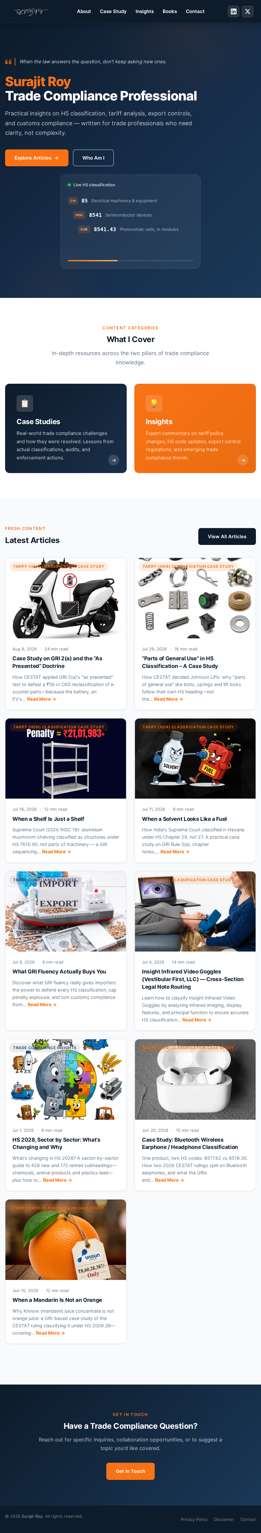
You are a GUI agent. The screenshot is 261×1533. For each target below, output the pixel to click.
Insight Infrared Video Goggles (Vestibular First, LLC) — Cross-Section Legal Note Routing (193, 979)
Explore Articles (33, 158)
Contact (195, 11)
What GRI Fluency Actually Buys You (59, 971)
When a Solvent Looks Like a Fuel (184, 819)
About (84, 11)
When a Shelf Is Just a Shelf (48, 819)
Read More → (41, 699)
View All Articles (227, 536)
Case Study (113, 11)
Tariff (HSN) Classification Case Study (58, 566)
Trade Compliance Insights (45, 879)
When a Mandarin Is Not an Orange (57, 1300)
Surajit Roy (32, 1516)
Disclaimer (224, 1519)
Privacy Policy (194, 1519)
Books (170, 11)
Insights (145, 11)
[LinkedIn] (233, 11)
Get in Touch (130, 1471)
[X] (247, 11)
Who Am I (93, 158)
